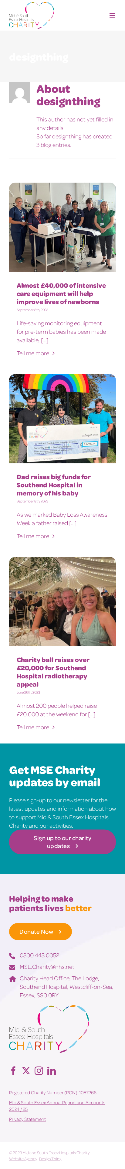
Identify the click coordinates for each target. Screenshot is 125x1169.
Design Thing (50, 1158)
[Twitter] (26, 1070)
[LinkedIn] (51, 1070)
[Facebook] (13, 1070)
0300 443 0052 (39, 955)
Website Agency (23, 1158)
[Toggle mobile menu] (113, 15)
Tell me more (33, 352)
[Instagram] (39, 1070)
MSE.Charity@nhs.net (47, 966)
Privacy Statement (27, 1119)
